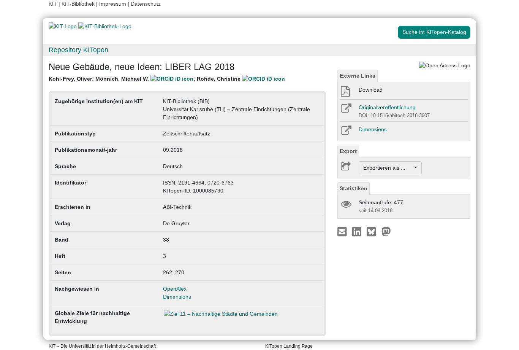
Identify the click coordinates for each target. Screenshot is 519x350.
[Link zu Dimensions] (345, 133)
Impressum (112, 4)
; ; (145, 79)
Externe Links (357, 76)
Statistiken (353, 188)
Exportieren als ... (388, 168)
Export (348, 151)
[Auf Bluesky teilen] (373, 231)
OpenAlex (175, 289)
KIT (53, 4)
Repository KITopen (78, 50)
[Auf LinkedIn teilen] (357, 231)
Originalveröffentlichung (387, 107)
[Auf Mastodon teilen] (386, 231)
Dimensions (177, 297)
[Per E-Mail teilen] (342, 231)
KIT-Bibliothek (79, 4)
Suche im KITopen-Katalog (434, 32)
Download (371, 90)
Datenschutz (146, 4)
